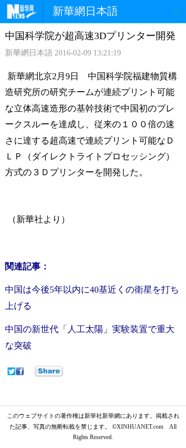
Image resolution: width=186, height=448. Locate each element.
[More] (49, 371)
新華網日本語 (85, 11)
